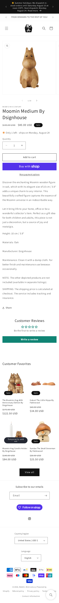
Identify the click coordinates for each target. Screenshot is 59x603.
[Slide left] (22, 100)
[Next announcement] (53, 6)
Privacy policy (33, 591)
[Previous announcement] (6, 6)
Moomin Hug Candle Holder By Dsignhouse (14, 449)
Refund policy (18, 591)
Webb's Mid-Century (27, 587)
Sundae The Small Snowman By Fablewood (42, 449)
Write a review (29, 339)
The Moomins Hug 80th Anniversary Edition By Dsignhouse (12, 402)
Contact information (31, 596)
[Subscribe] (45, 495)
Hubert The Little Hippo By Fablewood (42, 401)
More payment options (30, 174)
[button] (6, 28)
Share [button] (9, 307)
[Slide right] (36, 100)
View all (29, 472)
